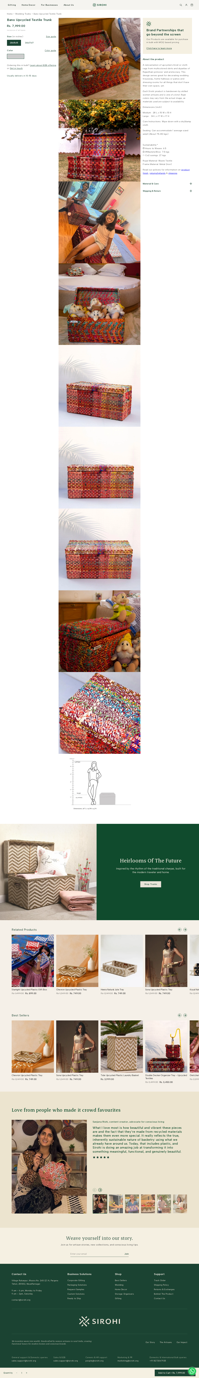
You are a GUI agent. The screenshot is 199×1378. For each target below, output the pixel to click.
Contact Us (159, 1298)
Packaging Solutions (77, 1285)
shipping (172, 173)
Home (10, 14)
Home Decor (28, 5)
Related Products (24, 929)
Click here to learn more (159, 48)
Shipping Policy (161, 1285)
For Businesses (49, 5)
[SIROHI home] (99, 5)
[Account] (186, 5)
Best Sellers (20, 1015)
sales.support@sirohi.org (24, 1361)
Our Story (150, 1342)
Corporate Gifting (76, 1280)
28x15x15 (14, 43)
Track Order (160, 1280)
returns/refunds (157, 173)
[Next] (185, 929)
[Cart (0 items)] (192, 5)
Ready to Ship (74, 1298)
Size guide (51, 36)
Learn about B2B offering (43, 65)
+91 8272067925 (158, 1361)
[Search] (180, 5)
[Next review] (100, 1190)
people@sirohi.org (94, 1361)
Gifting (12, 5)
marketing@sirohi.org (128, 1361)
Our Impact (182, 1342)
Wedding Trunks (23, 14)
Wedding (119, 1285)
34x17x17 (29, 43)
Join (126, 1254)
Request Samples (75, 1289)
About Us (69, 5)
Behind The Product (163, 1294)
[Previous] (179, 929)
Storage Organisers (124, 1294)
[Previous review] (94, 1190)
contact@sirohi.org (21, 1300)
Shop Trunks (150, 884)
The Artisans (166, 1342)
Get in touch (16, 68)
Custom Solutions (76, 1294)
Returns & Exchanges (164, 1289)
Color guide (50, 51)
